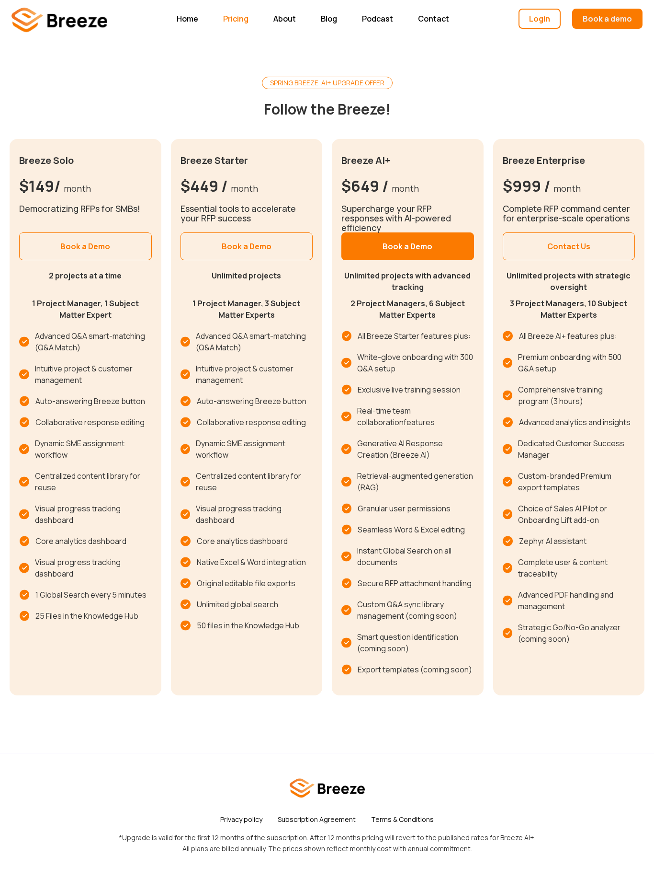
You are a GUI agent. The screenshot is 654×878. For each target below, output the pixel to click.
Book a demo (607, 18)
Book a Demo (85, 246)
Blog (329, 18)
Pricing (235, 18)
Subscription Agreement (317, 819)
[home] (59, 18)
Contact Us (568, 246)
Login (539, 18)
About (284, 18)
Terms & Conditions (402, 819)
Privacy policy (241, 819)
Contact (433, 18)
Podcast (377, 18)
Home (187, 18)
